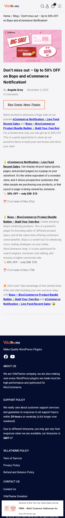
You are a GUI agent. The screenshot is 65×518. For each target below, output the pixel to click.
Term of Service (12, 458)
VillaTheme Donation (15, 496)
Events (18, 104)
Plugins (36, 104)
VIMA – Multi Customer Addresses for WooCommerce (40, 508)
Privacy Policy (11, 465)
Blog (10, 104)
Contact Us (9, 489)
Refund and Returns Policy (18, 472)
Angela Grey (15, 89)
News (27, 104)
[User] (47, 6)
